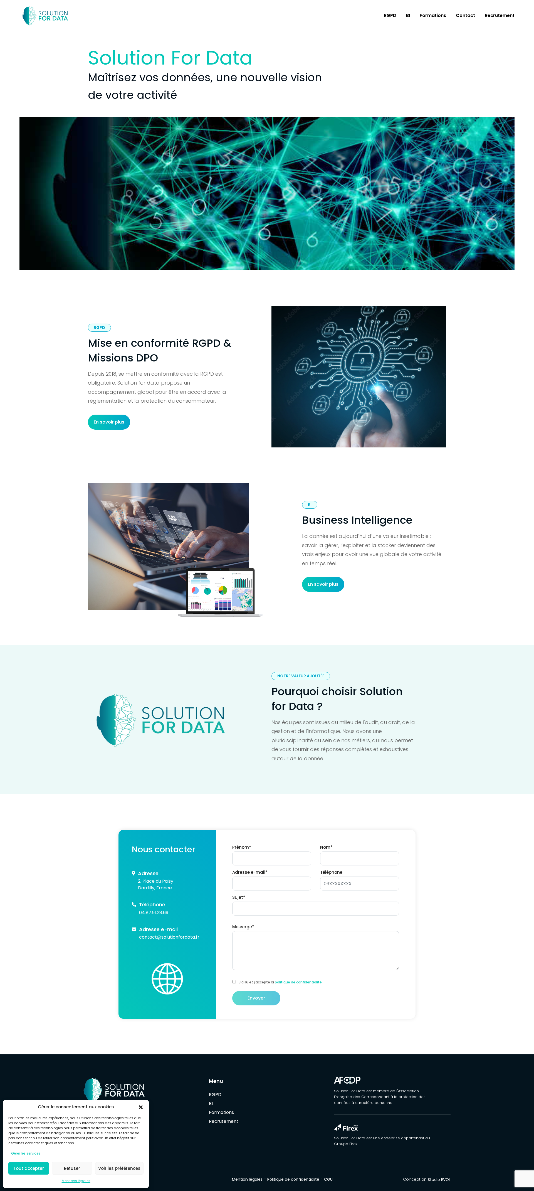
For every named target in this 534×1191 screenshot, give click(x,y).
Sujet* (238, 897)
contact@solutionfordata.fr (169, 937)
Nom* (326, 847)
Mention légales (247, 1179)
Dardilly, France (155, 888)
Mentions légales (76, 1180)
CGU (328, 1179)
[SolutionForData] (141, 1090)
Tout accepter (28, 1168)
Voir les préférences (119, 1168)
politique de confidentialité (298, 982)
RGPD (390, 15)
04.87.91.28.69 (153, 912)
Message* (243, 927)
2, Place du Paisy (155, 881)
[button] (141, 1107)
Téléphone (331, 872)
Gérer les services (25, 1153)
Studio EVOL (439, 1179)
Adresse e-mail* (250, 872)
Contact (465, 15)
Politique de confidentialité (293, 1179)
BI (408, 15)
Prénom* (241, 847)
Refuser (72, 1168)
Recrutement (500, 15)
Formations (433, 15)
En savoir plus (109, 422)
